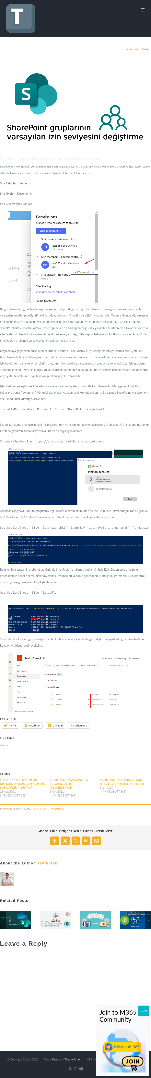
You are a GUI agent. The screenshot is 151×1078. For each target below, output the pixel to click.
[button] (75, 107)
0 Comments (57, 809)
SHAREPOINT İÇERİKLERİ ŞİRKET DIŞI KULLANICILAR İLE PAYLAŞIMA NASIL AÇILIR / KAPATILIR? (22, 784)
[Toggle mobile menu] (143, 10)
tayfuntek (8, 809)
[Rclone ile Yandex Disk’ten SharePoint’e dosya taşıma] (95, 920)
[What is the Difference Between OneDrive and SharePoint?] (15, 920)
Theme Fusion (72, 1059)
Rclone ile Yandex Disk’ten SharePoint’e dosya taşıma (90, 920)
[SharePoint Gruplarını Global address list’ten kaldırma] (135, 920)
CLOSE (143, 1011)
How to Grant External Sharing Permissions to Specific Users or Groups (50, 920)
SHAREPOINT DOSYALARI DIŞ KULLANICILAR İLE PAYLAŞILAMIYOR (69, 784)
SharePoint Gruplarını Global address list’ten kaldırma (130, 920)
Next (145, 49)
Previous (132, 49)
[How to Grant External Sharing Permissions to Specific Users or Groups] (55, 920)
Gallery (20, 920)
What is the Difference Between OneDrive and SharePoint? (11, 920)
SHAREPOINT (41, 809)
